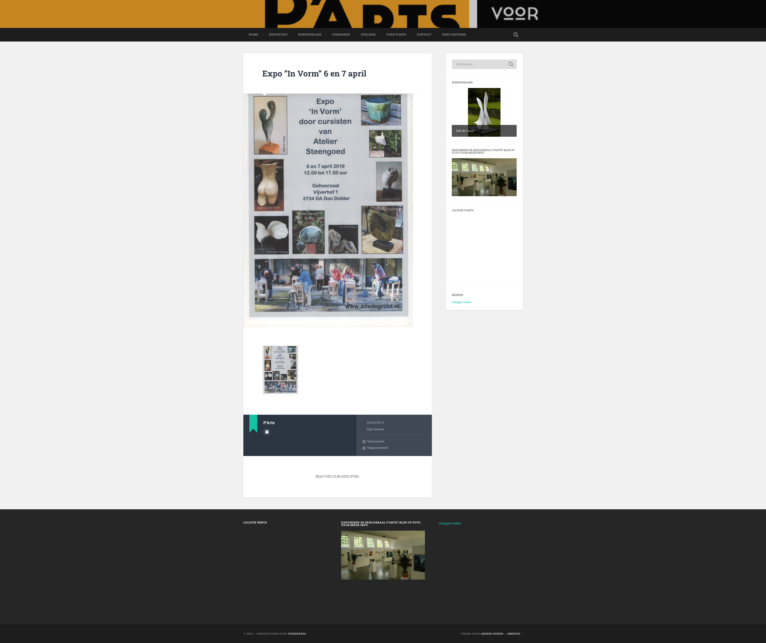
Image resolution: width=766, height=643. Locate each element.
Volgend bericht (377, 448)
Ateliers (368, 34)
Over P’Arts (396, 34)
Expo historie (454, 34)
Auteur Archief (266, 431)
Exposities (278, 34)
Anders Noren (492, 633)
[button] (484, 112)
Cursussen (341, 34)
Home (253, 34)
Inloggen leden (461, 302)
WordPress (297, 633)
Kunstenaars (309, 34)
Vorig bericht (375, 441)
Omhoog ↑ (515, 633)
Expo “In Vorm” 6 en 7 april (314, 73)
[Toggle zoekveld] (516, 35)
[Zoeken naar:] (484, 64)
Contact (424, 34)
